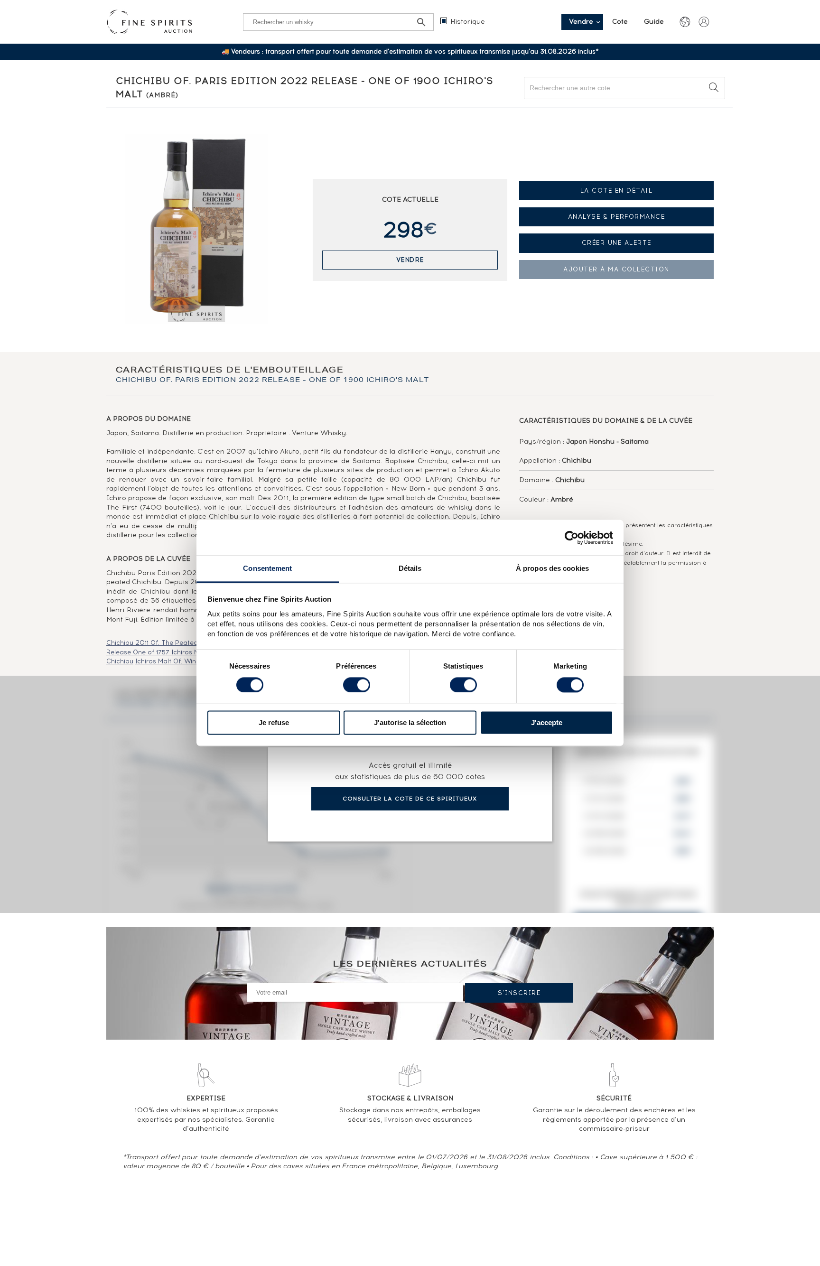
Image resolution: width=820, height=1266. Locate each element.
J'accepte (546, 723)
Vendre (410, 259)
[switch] (356, 685)
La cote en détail (616, 190)
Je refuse (274, 723)
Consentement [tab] (267, 568)
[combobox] (624, 88)
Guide (654, 22)
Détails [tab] (410, 568)
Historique (467, 22)
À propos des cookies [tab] (552, 568)
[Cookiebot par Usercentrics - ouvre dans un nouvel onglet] (571, 538)
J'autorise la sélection (410, 723)
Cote (621, 22)
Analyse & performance (616, 216)
